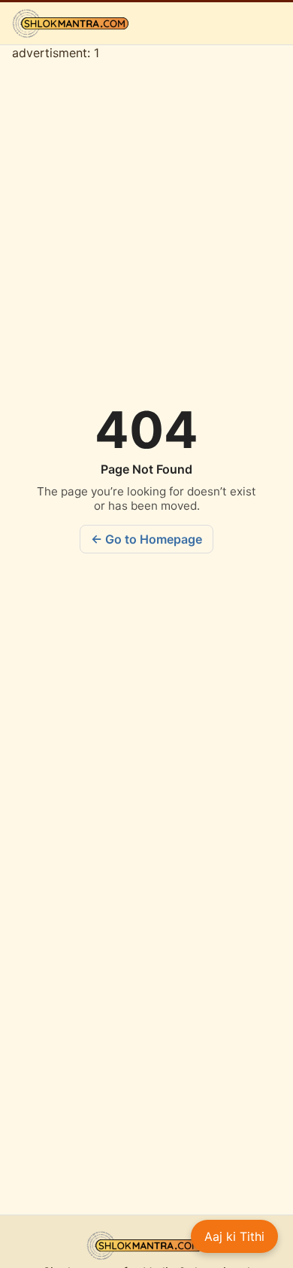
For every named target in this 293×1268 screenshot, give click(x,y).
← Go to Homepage (146, 539)
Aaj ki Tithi (234, 1236)
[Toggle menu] (269, 23)
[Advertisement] (146, 1043)
